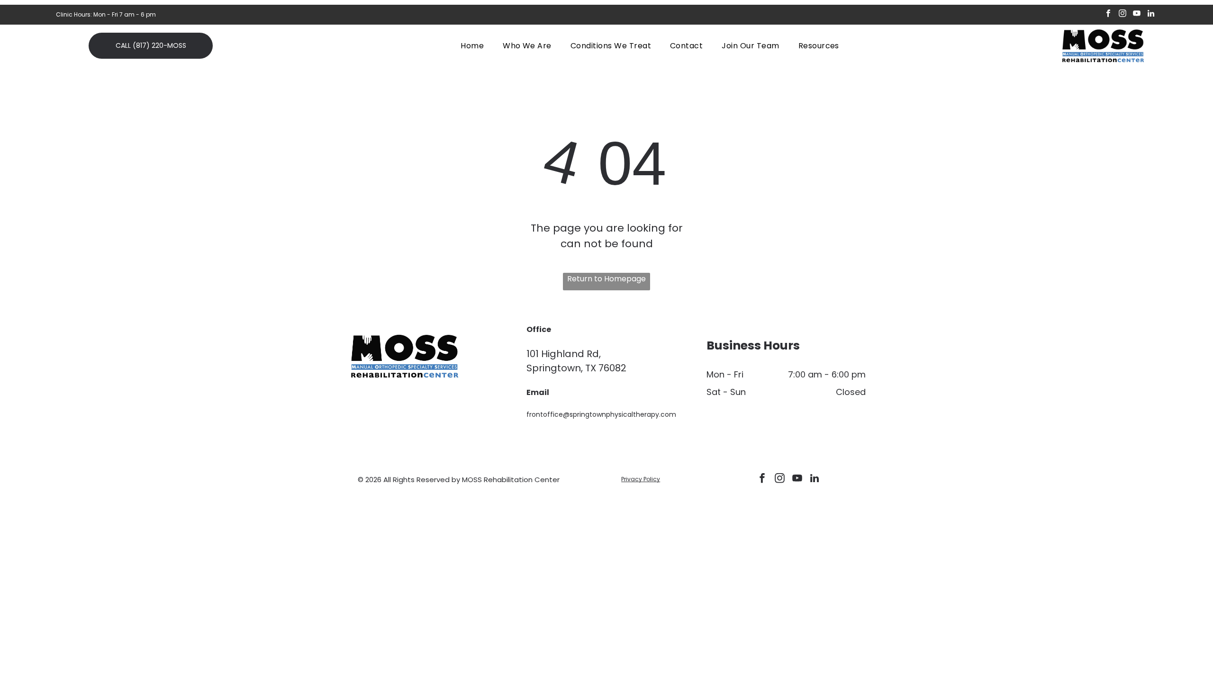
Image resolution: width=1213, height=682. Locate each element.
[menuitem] (472, 45)
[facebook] (1108, 15)
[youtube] (1137, 15)
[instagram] (1123, 15)
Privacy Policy (640, 479)
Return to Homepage (606, 278)
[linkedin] (1151, 15)
